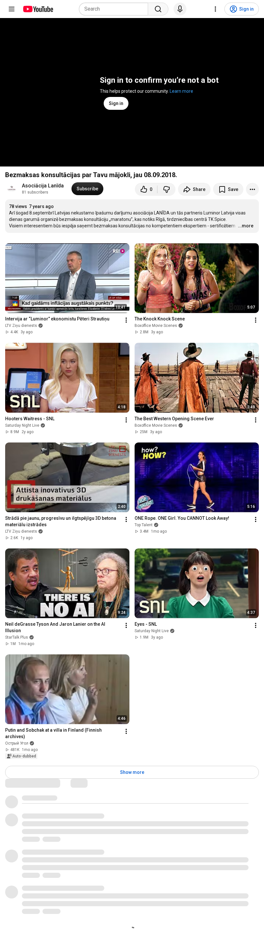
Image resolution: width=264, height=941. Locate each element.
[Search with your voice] (180, 9)
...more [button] (245, 225)
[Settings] (215, 9)
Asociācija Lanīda (43, 186)
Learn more (181, 91)
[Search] (158, 9)
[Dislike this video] (166, 189)
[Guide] (11, 9)
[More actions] (252, 189)
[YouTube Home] (38, 9)
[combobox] (115, 9)
